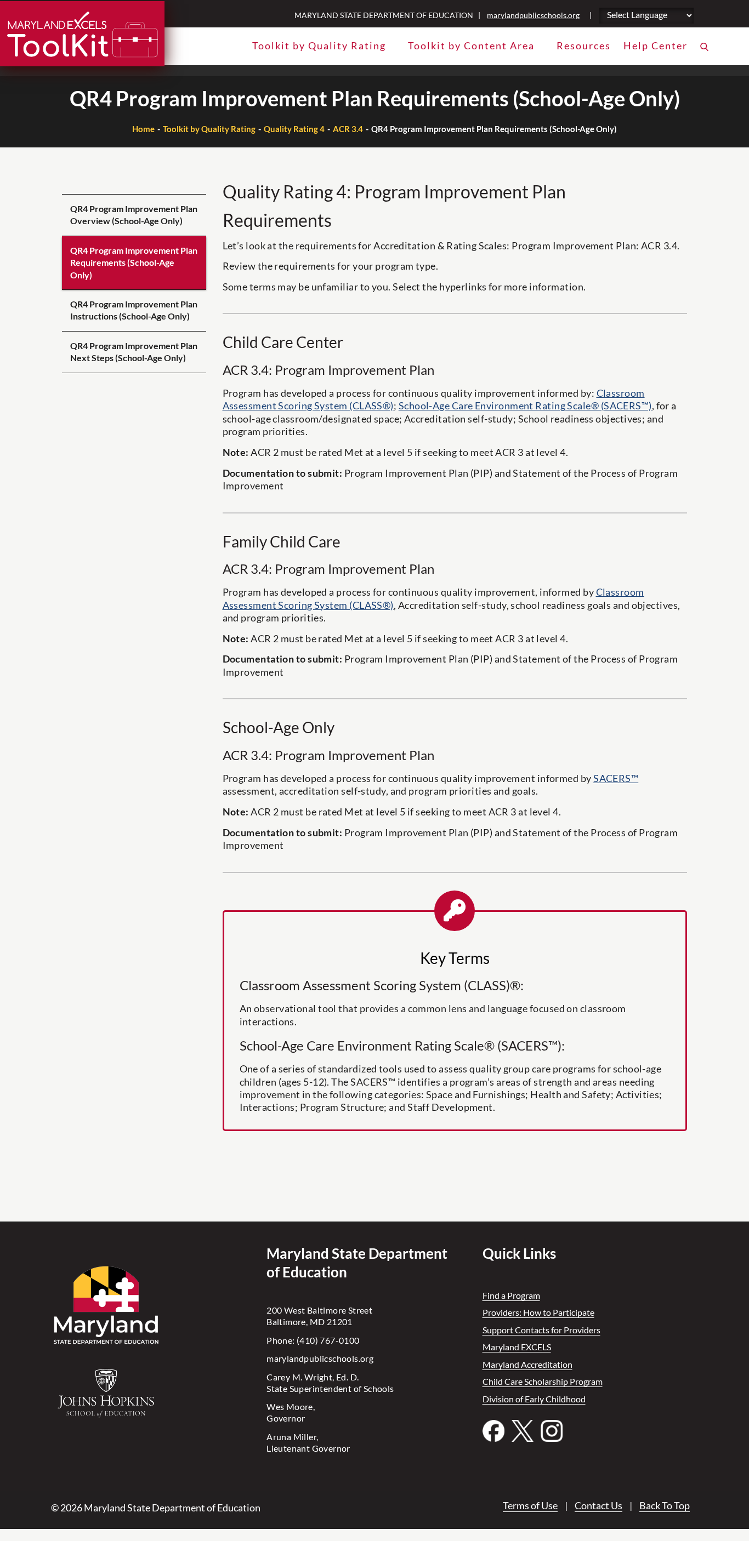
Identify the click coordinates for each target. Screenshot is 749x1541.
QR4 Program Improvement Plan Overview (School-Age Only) (133, 214)
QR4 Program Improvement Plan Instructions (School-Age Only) (133, 310)
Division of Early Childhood (534, 1399)
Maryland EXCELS (517, 1347)
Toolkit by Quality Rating (319, 45)
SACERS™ (615, 778)
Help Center (655, 45)
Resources (584, 45)
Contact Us (598, 1505)
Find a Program (511, 1295)
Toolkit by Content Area (471, 45)
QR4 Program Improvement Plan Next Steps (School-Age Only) (133, 351)
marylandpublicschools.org (533, 15)
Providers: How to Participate (538, 1312)
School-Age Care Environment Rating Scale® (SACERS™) (525, 405)
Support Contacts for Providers (541, 1330)
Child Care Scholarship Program (543, 1381)
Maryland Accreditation (527, 1364)
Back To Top (664, 1505)
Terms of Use (530, 1505)
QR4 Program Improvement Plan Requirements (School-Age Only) (133, 262)
